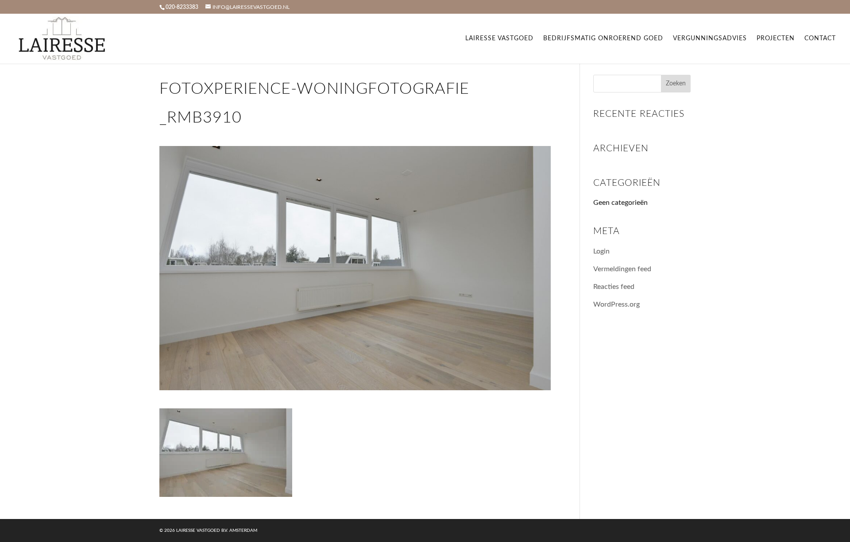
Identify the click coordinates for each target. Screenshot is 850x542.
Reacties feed (613, 286)
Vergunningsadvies (710, 38)
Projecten (776, 38)
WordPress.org (616, 304)
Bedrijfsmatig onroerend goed (603, 38)
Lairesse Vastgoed (499, 38)
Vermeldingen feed (622, 269)
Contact (820, 38)
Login (601, 251)
